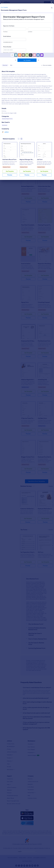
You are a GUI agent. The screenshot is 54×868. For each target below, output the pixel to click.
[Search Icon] (51, 7)
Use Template (27, 60)
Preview (9, 175)
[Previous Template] (15, 60)
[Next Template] (38, 60)
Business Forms (6, 167)
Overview (5, 65)
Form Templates (4, 7)
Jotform (6, 132)
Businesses (5, 125)
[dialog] (27, 434)
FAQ (11, 65)
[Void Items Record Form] (10, 150)
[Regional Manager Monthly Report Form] (27, 150)
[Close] (51, 2)
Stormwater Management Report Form (14, 10)
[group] (9, 160)
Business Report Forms (7, 118)
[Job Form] (44, 150)
